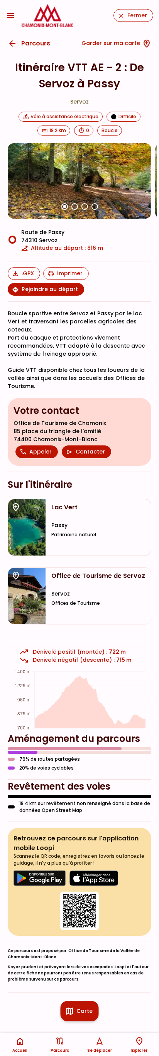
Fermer (137, 15)
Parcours (35, 43)
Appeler (40, 451)
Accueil (19, 1050)
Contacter (90, 451)
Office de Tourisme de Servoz (98, 576)
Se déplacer (99, 1050)
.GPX (28, 273)
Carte (84, 1011)
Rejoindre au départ (50, 289)
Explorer (139, 1050)
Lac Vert (64, 507)
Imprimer (70, 273)
